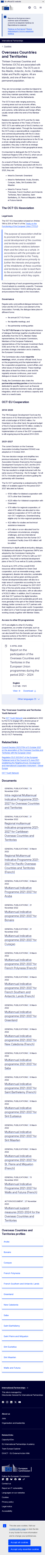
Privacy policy (8, 1502)
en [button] (29, 7)
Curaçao (8, 1263)
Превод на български (16, 29)
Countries (7, 46)
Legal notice (7, 1506)
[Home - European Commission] (7, 7)
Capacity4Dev (8, 1439)
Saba (6, 1315)
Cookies (5, 1497)
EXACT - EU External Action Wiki (16, 1453)
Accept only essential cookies (25, 1549)
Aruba (6, 1241)
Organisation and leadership (13, 1423)
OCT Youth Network (14, 718)
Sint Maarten (10, 1357)
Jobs (4, 1418)
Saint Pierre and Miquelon (16, 1336)
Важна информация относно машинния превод (20, 31)
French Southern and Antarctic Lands (21, 1284)
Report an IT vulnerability (12, 1488)
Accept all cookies (19, 1542)
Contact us (6, 1483)
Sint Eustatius (10, 1347)
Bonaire (7, 1252)
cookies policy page (17, 1529)
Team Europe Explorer (11, 1449)
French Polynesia (12, 1273)
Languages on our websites (13, 1493)
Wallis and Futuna (12, 1368)
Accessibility (7, 1511)
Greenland (8, 1294)
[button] (17, 690)
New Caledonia (11, 1305)
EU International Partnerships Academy (18, 1444)
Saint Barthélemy (12, 1326)
